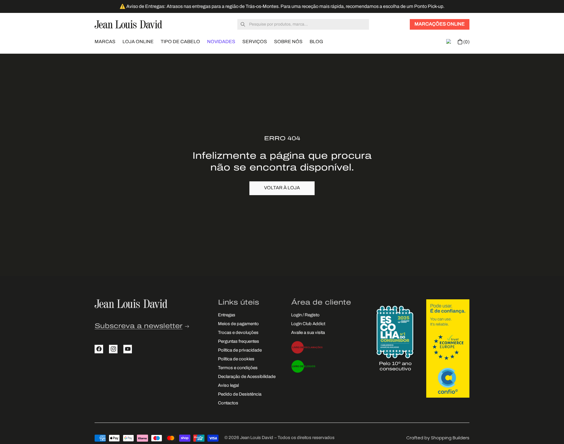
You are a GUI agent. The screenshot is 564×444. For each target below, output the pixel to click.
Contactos (228, 403)
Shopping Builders (450, 438)
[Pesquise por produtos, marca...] (243, 24)
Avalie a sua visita (308, 332)
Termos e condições (238, 368)
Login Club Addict (308, 324)
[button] (105, 41)
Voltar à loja (282, 188)
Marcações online (439, 24)
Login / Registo (305, 315)
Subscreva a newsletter (138, 326)
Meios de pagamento (238, 324)
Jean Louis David (256, 438)
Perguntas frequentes (238, 341)
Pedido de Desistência (239, 394)
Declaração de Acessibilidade (247, 376)
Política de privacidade (240, 350)
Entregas (226, 315)
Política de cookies (236, 359)
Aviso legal (228, 385)
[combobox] (303, 24)
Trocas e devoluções (238, 332)
